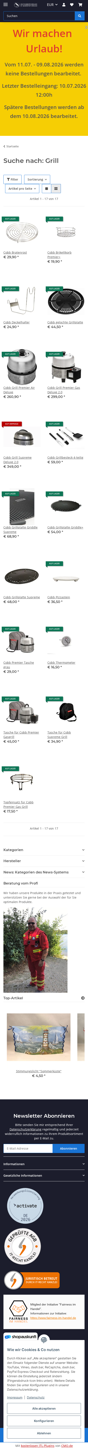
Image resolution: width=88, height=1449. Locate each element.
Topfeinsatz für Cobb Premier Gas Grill (18, 804)
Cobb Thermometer (61, 663)
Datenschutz (36, 1397)
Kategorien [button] (13, 850)
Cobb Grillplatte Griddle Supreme (20, 529)
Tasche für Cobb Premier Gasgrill (21, 734)
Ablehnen (44, 1433)
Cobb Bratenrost (15, 252)
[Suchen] (80, 15)
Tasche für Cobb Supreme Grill (59, 734)
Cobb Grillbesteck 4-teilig (65, 457)
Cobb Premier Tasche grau (18, 665)
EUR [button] (50, 4)
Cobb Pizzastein (58, 597)
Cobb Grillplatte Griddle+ (65, 527)
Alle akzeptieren (44, 1408)
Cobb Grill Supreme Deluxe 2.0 (17, 459)
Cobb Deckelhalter (16, 322)
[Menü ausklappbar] (5, 2)
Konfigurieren (44, 1421)
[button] (64, 4)
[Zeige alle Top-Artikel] (83, 998)
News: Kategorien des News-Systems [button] (36, 872)
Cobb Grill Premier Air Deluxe (19, 390)
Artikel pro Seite (20, 189)
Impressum (14, 1397)
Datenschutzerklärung (25, 1129)
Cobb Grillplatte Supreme (21, 597)
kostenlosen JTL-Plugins (37, 1446)
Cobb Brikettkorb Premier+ (59, 254)
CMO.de (67, 1446)
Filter (14, 179)
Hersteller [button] (12, 861)
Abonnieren (68, 1148)
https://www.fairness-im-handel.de (53, 1318)
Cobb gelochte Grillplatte (65, 322)
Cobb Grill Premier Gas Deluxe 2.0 (63, 390)
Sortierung (35, 179)
